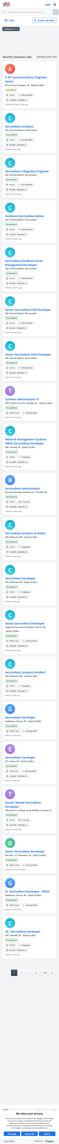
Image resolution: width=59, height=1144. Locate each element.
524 (45, 972)
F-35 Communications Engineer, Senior (26, 79)
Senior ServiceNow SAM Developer (28, 310)
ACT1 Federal (11, 85)
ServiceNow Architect (19, 126)
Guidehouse (10, 721)
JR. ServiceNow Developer (22, 931)
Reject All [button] (29, 1133)
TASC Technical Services (15, 403)
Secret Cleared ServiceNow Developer (23, 804)
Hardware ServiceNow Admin (24, 216)
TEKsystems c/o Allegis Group (18, 810)
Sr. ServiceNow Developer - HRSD (27, 891)
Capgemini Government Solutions (20, 627)
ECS (6, 761)
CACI (7, 130)
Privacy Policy (9, 1141)
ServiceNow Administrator (22, 488)
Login (48, 4)
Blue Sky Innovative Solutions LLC (20, 492)
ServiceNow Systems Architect (25, 533)
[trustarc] (50, 1141)
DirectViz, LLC (11, 855)
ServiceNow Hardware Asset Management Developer (23, 263)
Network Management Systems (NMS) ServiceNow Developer (26, 441)
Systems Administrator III (22, 399)
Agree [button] (47, 1133)
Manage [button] (12, 1133)
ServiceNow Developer (20, 578)
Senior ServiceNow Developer (25, 623)
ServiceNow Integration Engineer (27, 171)
